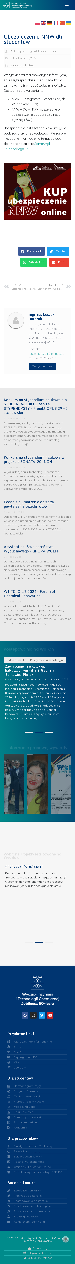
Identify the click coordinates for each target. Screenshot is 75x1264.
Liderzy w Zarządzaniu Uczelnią (15, 783)
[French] (56, 23)
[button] (31, 251)
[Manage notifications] (65, 1239)
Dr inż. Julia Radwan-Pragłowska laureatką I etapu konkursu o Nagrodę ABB (39, 782)
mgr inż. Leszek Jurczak (29, 679)
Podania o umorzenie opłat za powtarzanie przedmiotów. (29, 504)
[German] (50, 23)
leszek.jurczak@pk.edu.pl (46, 354)
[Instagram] (33, 1015)
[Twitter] (42, 1015)
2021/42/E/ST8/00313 (24, 866)
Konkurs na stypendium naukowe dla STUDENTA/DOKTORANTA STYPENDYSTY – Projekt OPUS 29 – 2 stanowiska (36, 406)
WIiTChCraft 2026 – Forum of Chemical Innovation (29, 593)
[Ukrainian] (68, 23)
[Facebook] (25, 1015)
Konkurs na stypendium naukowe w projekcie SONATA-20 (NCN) (34, 459)
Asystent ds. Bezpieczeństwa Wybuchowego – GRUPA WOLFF (31, 549)
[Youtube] (50, 1015)
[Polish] (37, 23)
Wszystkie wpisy (42, 366)
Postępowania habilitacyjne (47, 660)
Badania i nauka (16, 660)
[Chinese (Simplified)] (62, 23)
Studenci (29, 65)
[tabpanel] (37, 693)
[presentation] (29, 732)
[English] (43, 23)
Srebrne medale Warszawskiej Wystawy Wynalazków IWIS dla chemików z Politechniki (63, 782)
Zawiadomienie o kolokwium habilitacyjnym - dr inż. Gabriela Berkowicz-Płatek (29, 670)
